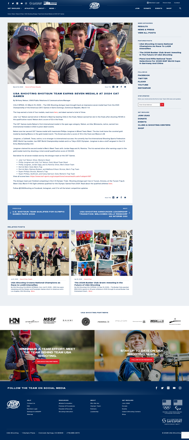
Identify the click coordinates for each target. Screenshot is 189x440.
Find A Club (167, 2)
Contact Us (31, 403)
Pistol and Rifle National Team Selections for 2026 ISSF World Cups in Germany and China (159, 61)
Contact (177, 2)
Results (38, 87)
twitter (142, 78)
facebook (144, 75)
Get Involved (14, 8)
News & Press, (30, 87)
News (51, 8)
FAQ (28, 406)
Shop (169, 8)
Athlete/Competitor (65, 403)
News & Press (20, 14)
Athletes (29, 8)
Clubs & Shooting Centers (154, 125)
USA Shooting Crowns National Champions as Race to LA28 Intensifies (156, 46)
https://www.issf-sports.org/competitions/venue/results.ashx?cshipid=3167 (60, 176)
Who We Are (94, 403)
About (41, 8)
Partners (93, 409)
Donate (147, 8)
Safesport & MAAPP (34, 411)
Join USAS (144, 115)
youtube (143, 85)
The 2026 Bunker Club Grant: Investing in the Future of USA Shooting (160, 53)
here (56, 112)
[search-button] (180, 8)
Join (137, 8)
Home (9, 14)
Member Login (154, 2)
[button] (113, 87)
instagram (144, 88)
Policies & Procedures (67, 406)
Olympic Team (95, 406)
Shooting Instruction (66, 411)
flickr (142, 82)
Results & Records (65, 409)
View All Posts (147, 33)
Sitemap (30, 414)
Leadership (94, 411)
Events (158, 8)
